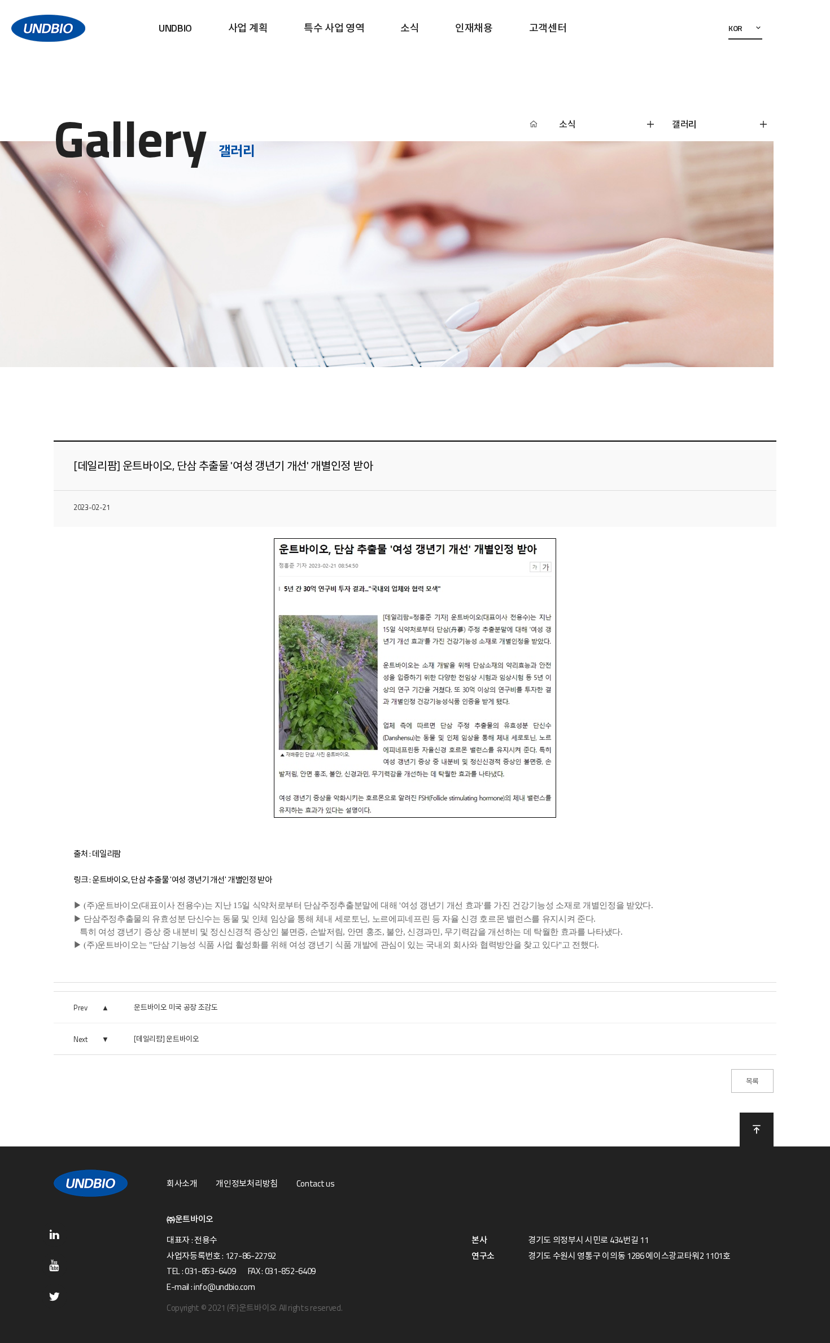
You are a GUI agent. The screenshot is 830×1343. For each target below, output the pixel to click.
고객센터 (548, 28)
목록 (752, 1081)
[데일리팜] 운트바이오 (166, 1038)
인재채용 (474, 28)
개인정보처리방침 (246, 1184)
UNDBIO (175, 28)
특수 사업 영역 (334, 28)
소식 (409, 28)
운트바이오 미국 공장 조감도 (175, 1007)
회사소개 (182, 1184)
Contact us (315, 1184)
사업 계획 (248, 28)
